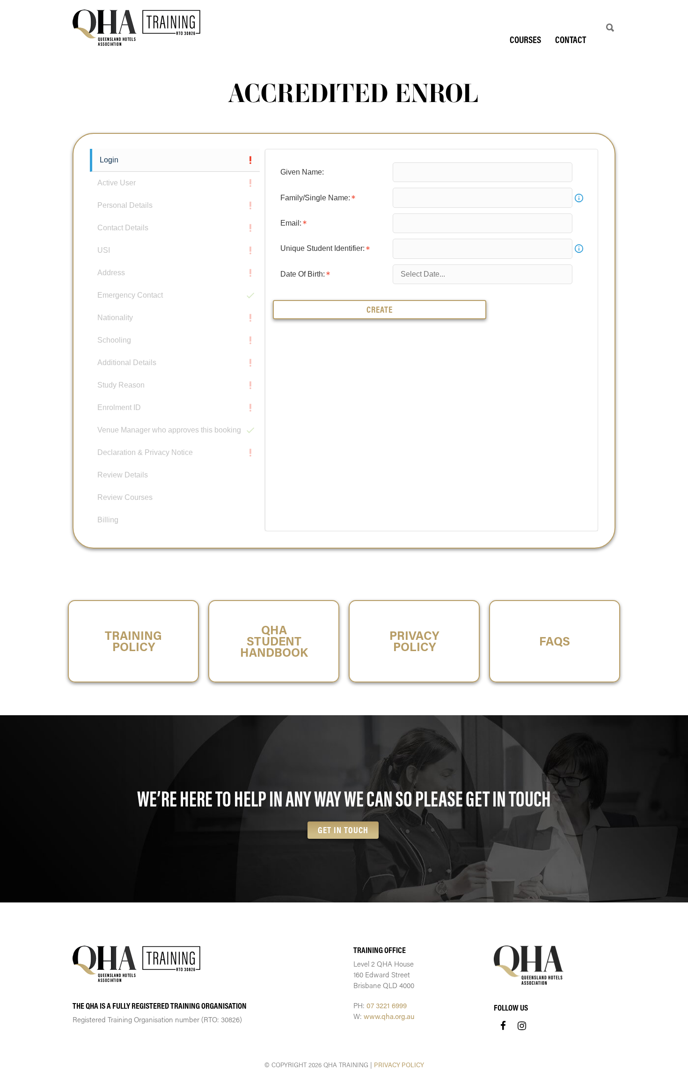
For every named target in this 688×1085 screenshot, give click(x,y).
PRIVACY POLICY (399, 1065)
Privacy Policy (414, 641)
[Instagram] (521, 1025)
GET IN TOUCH (343, 830)
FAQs (554, 641)
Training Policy (133, 641)
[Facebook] (503, 1025)
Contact (570, 39)
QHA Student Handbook (274, 641)
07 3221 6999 (386, 1005)
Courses (525, 39)
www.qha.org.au (389, 1016)
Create (379, 309)
